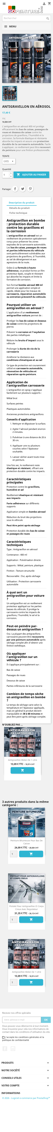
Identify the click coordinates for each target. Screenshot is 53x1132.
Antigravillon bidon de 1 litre (22, 760)
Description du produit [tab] (21, 202)
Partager (15, 189)
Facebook (5, 1048)
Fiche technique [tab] (18, 212)
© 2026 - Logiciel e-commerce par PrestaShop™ (26, 1097)
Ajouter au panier (31, 174)
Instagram (13, 1048)
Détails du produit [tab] (19, 207)
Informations (10, 1093)
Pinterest (30, 189)
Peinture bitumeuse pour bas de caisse (26, 842)
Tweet (23, 189)
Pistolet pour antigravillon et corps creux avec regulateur (26, 908)
